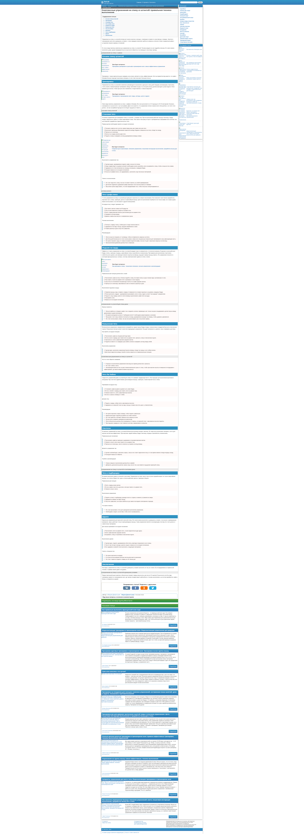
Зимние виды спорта (186, 38)
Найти (200, 2)
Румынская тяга (109, 27)
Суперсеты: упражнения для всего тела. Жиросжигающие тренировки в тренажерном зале (136, 779)
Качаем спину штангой (111, 19)
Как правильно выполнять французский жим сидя (121, 610)
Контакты (152, 2)
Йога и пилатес (184, 31)
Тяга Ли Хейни (109, 28)
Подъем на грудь (110, 25)
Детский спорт (184, 37)
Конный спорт (184, 16)
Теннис (182, 24)
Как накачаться (105, 626)
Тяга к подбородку (110, 32)
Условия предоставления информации (112, 832)
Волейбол (183, 35)
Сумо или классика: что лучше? (114, 671)
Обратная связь (106, 822)
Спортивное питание (186, 42)
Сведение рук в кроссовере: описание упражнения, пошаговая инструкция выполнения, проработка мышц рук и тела (144, 149)
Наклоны (107, 30)
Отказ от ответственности (132, 832)
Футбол (182, 19)
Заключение (108, 35)
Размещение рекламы (140, 822)
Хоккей (182, 33)
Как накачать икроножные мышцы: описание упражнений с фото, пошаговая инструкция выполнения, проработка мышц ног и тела (136, 800)
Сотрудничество (138, 821)
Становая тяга (109, 22)
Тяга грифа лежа (109, 24)
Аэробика (183, 9)
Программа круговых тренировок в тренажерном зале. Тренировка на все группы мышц (135, 651)
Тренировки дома (185, 40)
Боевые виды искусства (187, 21)
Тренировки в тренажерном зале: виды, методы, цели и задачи (130, 96)
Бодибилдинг (184, 14)
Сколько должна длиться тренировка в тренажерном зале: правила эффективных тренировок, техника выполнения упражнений (138, 737)
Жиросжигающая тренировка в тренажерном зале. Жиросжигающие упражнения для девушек (138, 630)
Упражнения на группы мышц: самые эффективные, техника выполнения (130, 759)
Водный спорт (184, 28)
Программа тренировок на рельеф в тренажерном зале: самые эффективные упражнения (138, 66)
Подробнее (173, 625)
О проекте (145, 2)
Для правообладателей (140, 824)
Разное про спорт (185, 10)
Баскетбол (183, 12)
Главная (139, 2)
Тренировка (108, 20)
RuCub (106, 2)
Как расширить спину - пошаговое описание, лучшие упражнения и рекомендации (136, 266)
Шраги (107, 33)
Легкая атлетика (185, 26)
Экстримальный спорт (186, 17)
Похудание (183, 30)
